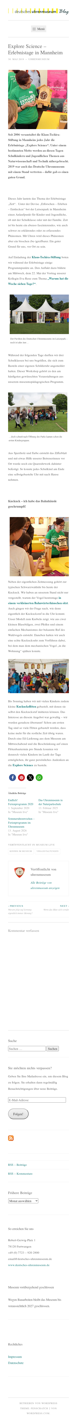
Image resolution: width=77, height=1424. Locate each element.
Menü (41, 29)
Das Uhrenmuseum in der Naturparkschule (50, 802)
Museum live (45, 844)
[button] (38, 11)
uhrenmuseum (39, 59)
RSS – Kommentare (20, 1173)
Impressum (15, 1357)
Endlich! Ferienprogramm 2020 (20, 802)
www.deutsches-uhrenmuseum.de (29, 1265)
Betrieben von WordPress (38, 1403)
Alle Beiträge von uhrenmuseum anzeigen (45, 885)
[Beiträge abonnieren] (11, 1140)
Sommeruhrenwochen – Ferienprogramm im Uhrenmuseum (21, 822)
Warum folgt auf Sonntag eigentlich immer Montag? (20, 909)
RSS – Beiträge (17, 1165)
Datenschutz (15, 1363)
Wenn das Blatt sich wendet (56, 907)
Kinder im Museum (21, 851)
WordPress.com (38, 1413)
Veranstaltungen (48, 851)
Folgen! (18, 1114)
